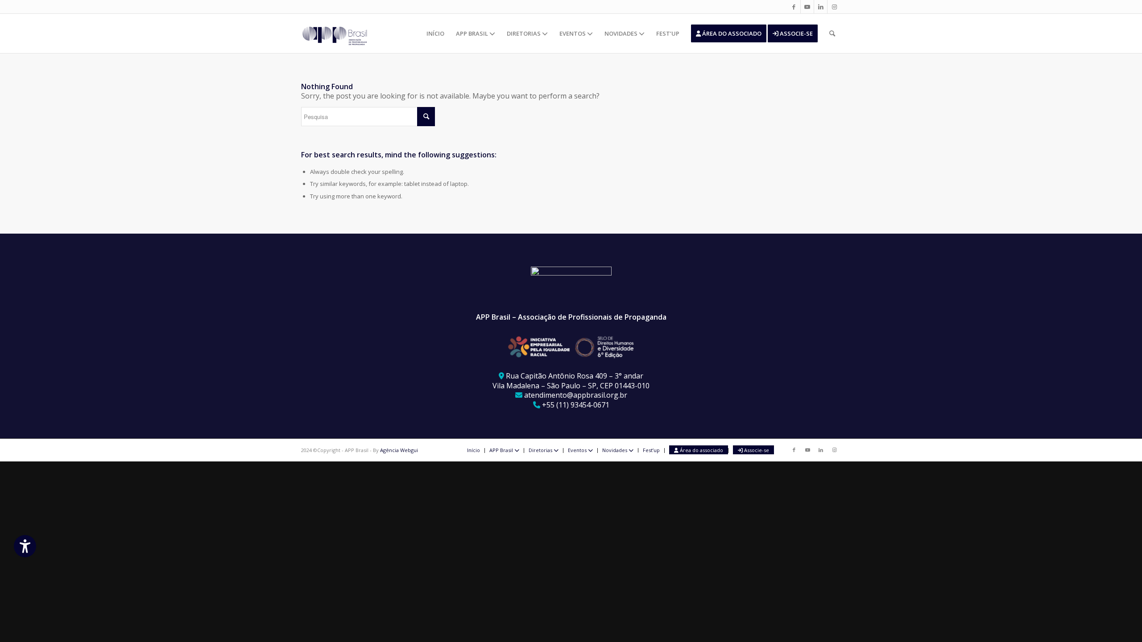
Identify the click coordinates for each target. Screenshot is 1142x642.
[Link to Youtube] (807, 6)
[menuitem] (435, 33)
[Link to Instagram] (834, 6)
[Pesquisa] (832, 33)
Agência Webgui (399, 450)
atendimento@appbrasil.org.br (575, 395)
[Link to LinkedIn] (820, 6)
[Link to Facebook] (793, 6)
